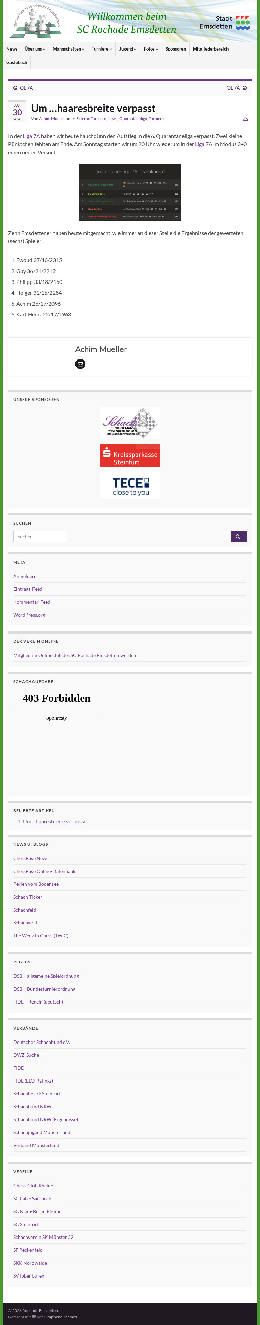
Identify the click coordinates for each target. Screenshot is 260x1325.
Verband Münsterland (36, 1145)
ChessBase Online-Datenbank (44, 871)
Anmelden (24, 576)
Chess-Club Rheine (33, 1185)
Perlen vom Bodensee (36, 884)
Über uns (34, 49)
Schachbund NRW (32, 1106)
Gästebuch (16, 62)
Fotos (150, 49)
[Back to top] (244, 1309)
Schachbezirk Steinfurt (37, 1093)
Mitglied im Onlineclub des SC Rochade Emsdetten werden (74, 655)
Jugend (126, 49)
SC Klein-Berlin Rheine (37, 1211)
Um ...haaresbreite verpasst (54, 821)
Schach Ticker (27, 897)
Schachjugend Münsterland (41, 1132)
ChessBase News (30, 858)
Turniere (100, 49)
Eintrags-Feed (27, 589)
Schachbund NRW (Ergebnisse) (45, 1119)
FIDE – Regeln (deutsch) (38, 1002)
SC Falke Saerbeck (32, 1198)
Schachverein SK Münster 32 (43, 1237)
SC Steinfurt (26, 1224)
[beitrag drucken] (245, 119)
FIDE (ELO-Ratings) (33, 1081)
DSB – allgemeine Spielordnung (46, 976)
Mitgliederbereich (211, 49)
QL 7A (26, 88)
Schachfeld (24, 910)
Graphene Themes (60, 1316)
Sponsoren (176, 49)
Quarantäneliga (133, 118)
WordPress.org (29, 615)
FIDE (18, 1068)
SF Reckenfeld (28, 1250)
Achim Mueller (52, 118)
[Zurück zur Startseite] (130, 21)
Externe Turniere (91, 118)
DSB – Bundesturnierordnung (44, 989)
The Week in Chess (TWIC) (40, 935)
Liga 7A (31, 136)
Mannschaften (67, 49)
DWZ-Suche (26, 1055)
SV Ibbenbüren (28, 1276)
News (12, 49)
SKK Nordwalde (30, 1263)
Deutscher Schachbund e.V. (41, 1042)
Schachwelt (25, 922)
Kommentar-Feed (31, 602)
